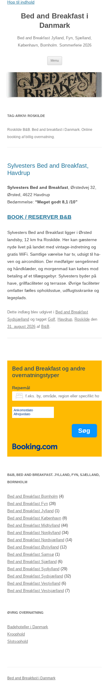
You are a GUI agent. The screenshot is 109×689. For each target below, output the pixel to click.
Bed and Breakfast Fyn (27, 503)
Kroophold (16, 634)
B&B (45, 326)
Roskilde (82, 319)
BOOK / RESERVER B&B (39, 217)
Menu (55, 60)
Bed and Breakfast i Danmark (54, 20)
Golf (51, 319)
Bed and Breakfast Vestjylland (33, 583)
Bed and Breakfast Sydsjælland (35, 576)
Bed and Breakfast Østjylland (33, 547)
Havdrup (65, 319)
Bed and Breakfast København (34, 518)
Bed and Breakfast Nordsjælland (35, 540)
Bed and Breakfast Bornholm (32, 496)
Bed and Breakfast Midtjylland (33, 525)
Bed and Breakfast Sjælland (32, 561)
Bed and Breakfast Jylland (30, 511)
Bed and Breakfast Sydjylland (33, 569)
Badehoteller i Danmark (27, 627)
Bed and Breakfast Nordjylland (34, 532)
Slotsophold (17, 641)
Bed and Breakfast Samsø (30, 554)
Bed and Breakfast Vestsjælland (35, 590)
